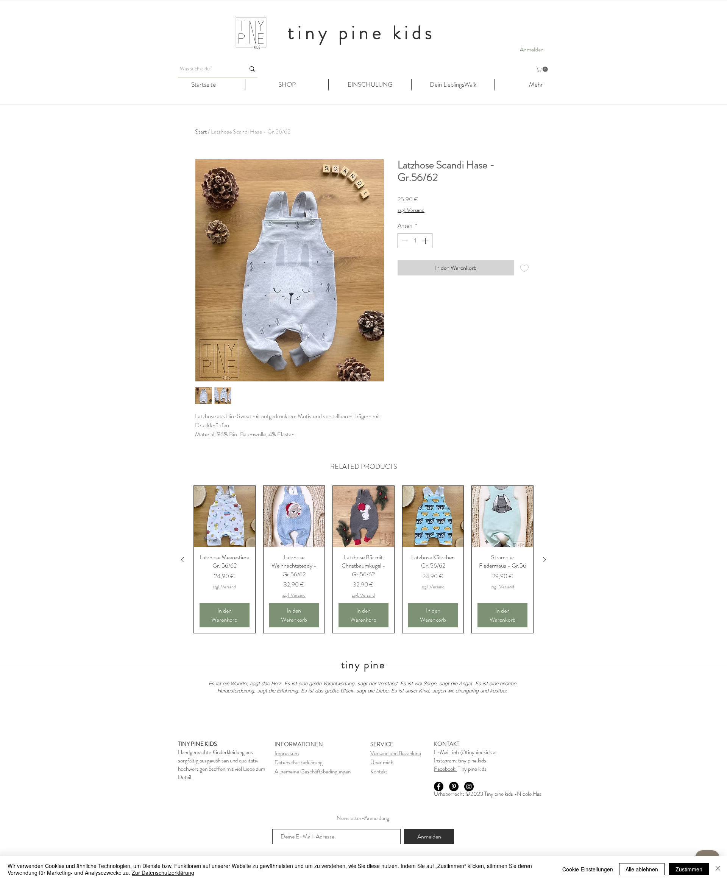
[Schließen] (717, 869)
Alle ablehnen (642, 869)
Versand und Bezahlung (395, 753)
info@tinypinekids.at (474, 752)
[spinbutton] (415, 240)
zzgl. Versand (411, 210)
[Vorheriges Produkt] (182, 559)
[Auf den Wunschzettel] (524, 267)
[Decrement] (404, 240)
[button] (542, 69)
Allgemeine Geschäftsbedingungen (313, 771)
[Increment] (426, 240)
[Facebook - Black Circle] (438, 786)
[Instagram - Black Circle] (469, 786)
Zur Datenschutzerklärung (163, 872)
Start (201, 131)
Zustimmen (689, 869)
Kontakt (378, 771)
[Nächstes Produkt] (544, 559)
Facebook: (445, 769)
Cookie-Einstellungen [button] (587, 869)
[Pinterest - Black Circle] (454, 786)
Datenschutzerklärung (299, 762)
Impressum (287, 753)
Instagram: (446, 760)
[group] (363, 559)
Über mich (381, 762)
